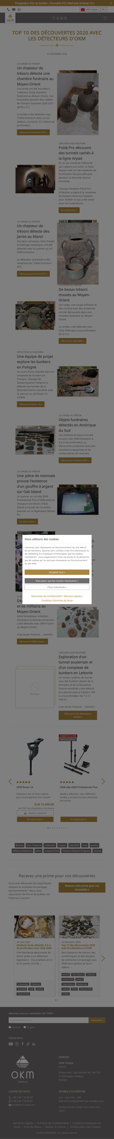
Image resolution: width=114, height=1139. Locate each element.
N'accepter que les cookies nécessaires (56, 580)
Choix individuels (56, 587)
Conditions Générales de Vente (57, 600)
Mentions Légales (73, 596)
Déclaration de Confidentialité (46, 596)
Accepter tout (56, 572)
